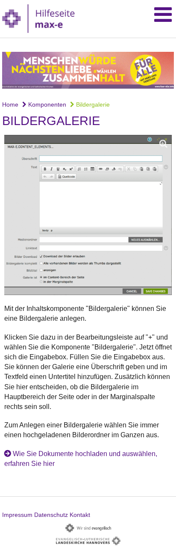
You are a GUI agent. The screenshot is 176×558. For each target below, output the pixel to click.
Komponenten (46, 104)
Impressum (17, 514)
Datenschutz (51, 514)
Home (10, 104)
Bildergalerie (92, 104)
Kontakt (80, 514)
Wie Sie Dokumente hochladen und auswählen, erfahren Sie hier (80, 458)
